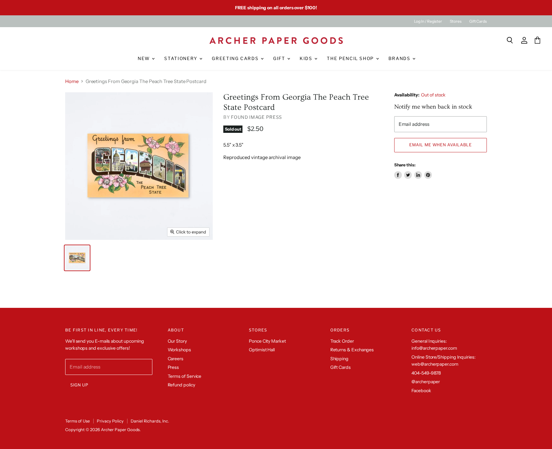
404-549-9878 (426, 373)
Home (72, 81)
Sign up (79, 385)
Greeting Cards (236, 58)
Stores (456, 21)
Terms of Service (185, 376)
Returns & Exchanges (352, 350)
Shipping (339, 358)
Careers (175, 358)
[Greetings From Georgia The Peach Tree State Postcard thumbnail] (77, 257)
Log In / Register (428, 21)
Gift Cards (478, 21)
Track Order (342, 341)
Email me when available (440, 144)
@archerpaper (425, 381)
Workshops (179, 350)
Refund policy (181, 385)
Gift (280, 58)
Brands (400, 58)
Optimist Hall (262, 350)
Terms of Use (77, 420)
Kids (307, 58)
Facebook (421, 390)
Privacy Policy (110, 420)
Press (173, 367)
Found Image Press (256, 117)
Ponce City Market (267, 341)
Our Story (177, 341)
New (144, 58)
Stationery (181, 58)
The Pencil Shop (351, 58)
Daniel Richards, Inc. (150, 420)
